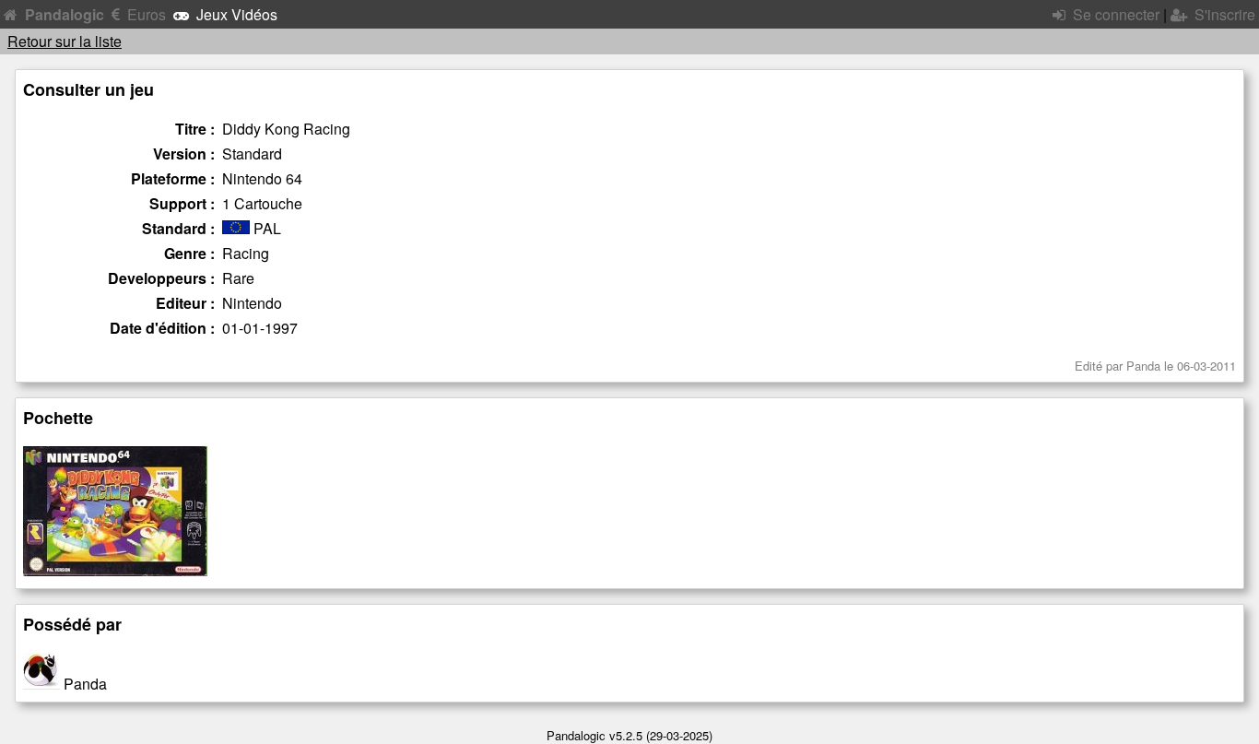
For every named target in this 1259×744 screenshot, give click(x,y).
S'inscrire (1224, 14)
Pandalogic (64, 14)
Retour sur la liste (64, 41)
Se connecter (1116, 14)
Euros (146, 14)
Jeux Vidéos (236, 14)
